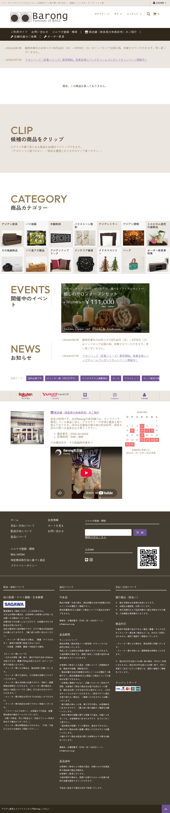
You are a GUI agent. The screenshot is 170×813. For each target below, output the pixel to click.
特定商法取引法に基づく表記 (28, 560)
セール (116, 378)
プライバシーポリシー (24, 565)
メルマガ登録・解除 (65, 32)
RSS (13, 554)
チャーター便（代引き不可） (62, 378)
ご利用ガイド (19, 32)
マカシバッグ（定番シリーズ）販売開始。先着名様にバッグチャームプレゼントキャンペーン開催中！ (86, 59)
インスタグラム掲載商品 (95, 378)
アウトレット (131, 378)
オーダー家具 (55, 36)
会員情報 (159, 3)
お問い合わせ (39, 32)
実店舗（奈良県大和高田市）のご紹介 (112, 32)
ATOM (21, 554)
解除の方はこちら (95, 537)
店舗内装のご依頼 (25, 36)
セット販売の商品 (152, 378)
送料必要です (35, 378)
